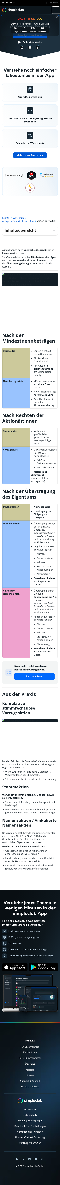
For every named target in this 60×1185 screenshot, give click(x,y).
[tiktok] (22, 47)
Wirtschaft (18, 217)
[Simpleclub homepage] (13, 10)
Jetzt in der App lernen (30, 155)
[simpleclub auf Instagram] (41, 1159)
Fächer (5, 217)
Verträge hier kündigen (30, 1131)
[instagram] (30, 47)
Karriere (30, 1069)
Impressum (30, 1109)
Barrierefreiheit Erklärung (30, 1137)
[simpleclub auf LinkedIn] (29, 1159)
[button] (51, 2)
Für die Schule (8, 3)
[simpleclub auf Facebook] (17, 1159)
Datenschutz (30, 1115)
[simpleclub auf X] (23, 1159)
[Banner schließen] (57, 16)
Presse (30, 1075)
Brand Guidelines (30, 1086)
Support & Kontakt (30, 1080)
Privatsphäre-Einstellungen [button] (30, 1126)
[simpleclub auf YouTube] (35, 1159)
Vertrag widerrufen (30, 1143)
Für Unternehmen (30, 1046)
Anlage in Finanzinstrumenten (18, 221)
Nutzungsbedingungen (30, 1120)
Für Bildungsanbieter (30, 1057)
